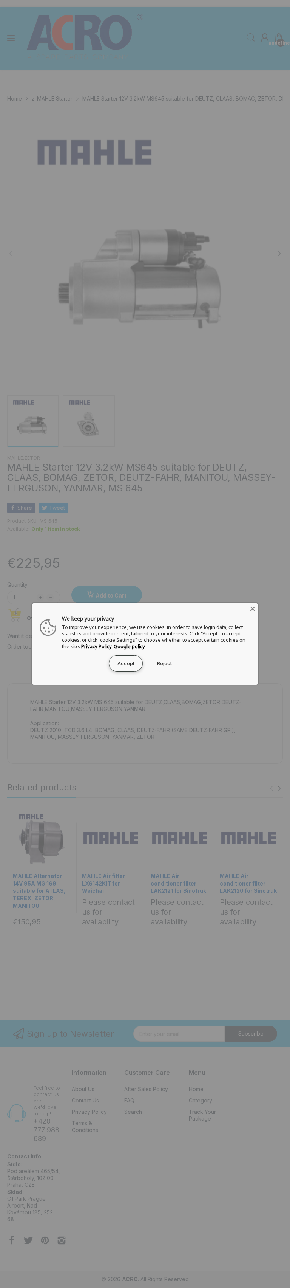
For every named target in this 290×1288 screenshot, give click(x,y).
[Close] (252, 609)
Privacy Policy (96, 646)
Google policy (129, 646)
